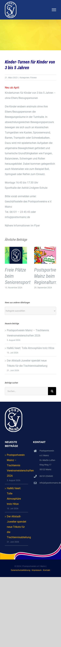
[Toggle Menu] (54, 9)
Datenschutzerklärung (20, 570)
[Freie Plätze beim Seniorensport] (16, 248)
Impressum (37, 570)
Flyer (37, 225)
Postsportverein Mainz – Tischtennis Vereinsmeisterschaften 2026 (17, 465)
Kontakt (46, 570)
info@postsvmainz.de (17, 217)
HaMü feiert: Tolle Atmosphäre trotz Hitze (30, 348)
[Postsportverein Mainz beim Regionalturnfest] (45, 248)
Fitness (33, 77)
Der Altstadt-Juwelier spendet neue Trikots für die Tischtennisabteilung (17, 527)
